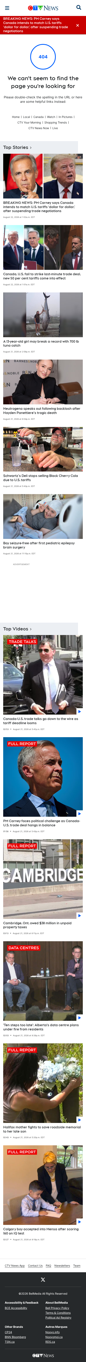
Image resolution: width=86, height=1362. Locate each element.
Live (55, 128)
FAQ (48, 1265)
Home (16, 117)
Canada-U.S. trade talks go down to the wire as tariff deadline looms (40, 721)
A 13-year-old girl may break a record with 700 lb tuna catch (41, 344)
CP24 (8, 1332)
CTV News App (15, 1265)
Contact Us (35, 1265)
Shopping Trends (55, 122)
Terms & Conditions (58, 1312)
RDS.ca (50, 1341)
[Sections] (7, 8)
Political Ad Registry (58, 1317)
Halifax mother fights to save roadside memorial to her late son (42, 1129)
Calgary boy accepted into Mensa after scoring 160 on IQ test (41, 1231)
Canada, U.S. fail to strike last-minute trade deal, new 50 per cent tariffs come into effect (42, 276)
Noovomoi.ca (54, 1337)
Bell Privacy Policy (57, 1308)
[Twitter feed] (43, 1279)
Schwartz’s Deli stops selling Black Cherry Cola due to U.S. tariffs (40, 478)
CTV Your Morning (29, 122)
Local (26, 117)
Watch (51, 117)
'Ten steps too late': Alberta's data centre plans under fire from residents (41, 1027)
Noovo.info (52, 1332)
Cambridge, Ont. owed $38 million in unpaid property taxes (37, 925)
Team (76, 1265)
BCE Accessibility (16, 1308)
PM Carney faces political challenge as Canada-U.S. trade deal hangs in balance (41, 823)
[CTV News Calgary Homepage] (43, 8)
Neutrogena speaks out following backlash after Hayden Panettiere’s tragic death (41, 411)
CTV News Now (38, 128)
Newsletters (62, 1265)
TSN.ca (10, 1341)
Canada (38, 117)
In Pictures (65, 117)
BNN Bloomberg (15, 1337)
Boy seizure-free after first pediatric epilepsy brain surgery (39, 545)
